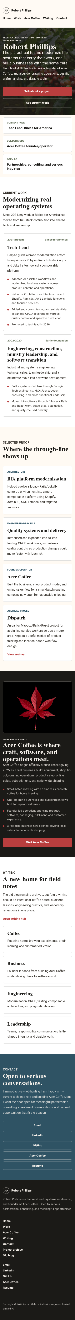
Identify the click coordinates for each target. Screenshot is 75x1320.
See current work (37, 102)
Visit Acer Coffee (37, 842)
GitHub (37, 1145)
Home (7, 18)
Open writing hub (14, 918)
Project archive (13, 1249)
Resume (37, 1165)
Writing (48, 18)
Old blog (8, 1255)
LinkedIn (37, 1135)
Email (37, 1125)
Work (17, 18)
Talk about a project (37, 91)
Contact (61, 18)
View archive (15, 654)
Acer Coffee (32, 18)
